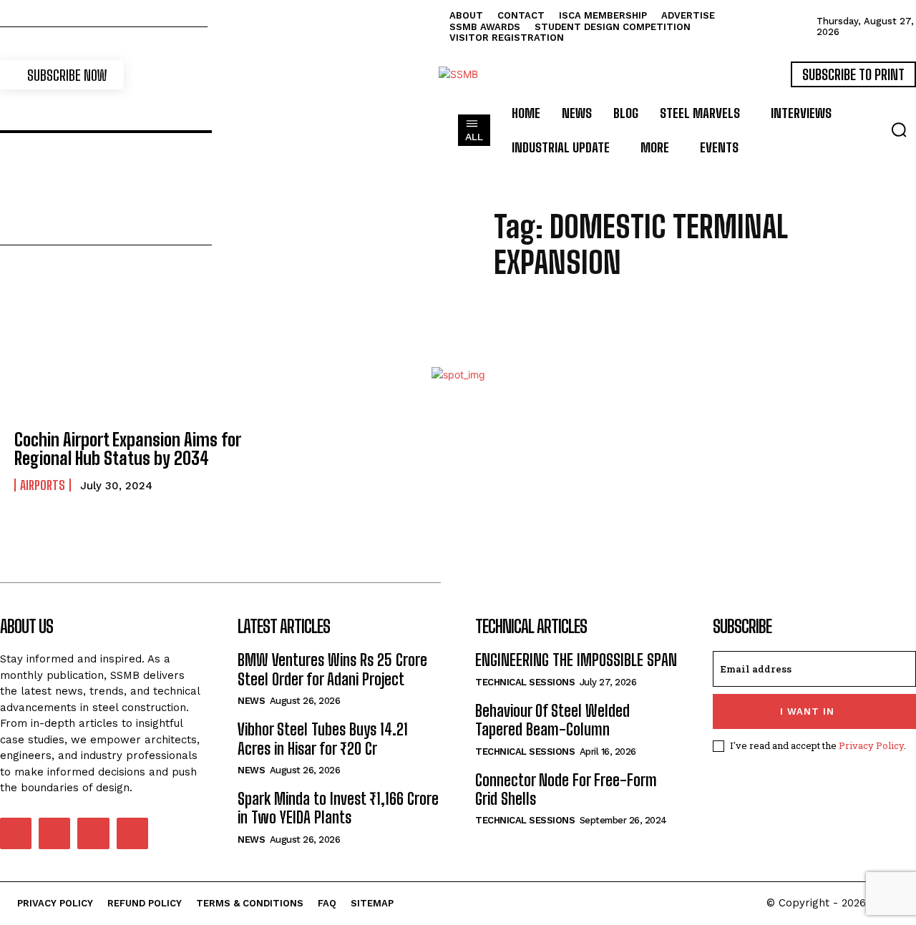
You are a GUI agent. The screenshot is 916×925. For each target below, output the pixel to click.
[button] (899, 129)
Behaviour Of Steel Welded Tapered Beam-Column (552, 720)
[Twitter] (93, 833)
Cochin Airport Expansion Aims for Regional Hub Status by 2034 (127, 449)
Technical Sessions (525, 682)
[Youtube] (132, 833)
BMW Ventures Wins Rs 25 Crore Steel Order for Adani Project (332, 669)
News (251, 700)
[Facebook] (15, 833)
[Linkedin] (54, 833)
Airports (42, 485)
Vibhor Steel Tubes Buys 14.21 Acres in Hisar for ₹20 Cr (323, 739)
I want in (807, 711)
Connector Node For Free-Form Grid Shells (566, 789)
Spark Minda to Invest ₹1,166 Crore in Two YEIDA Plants (338, 808)
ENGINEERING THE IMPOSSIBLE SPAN (576, 660)
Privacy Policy (871, 745)
